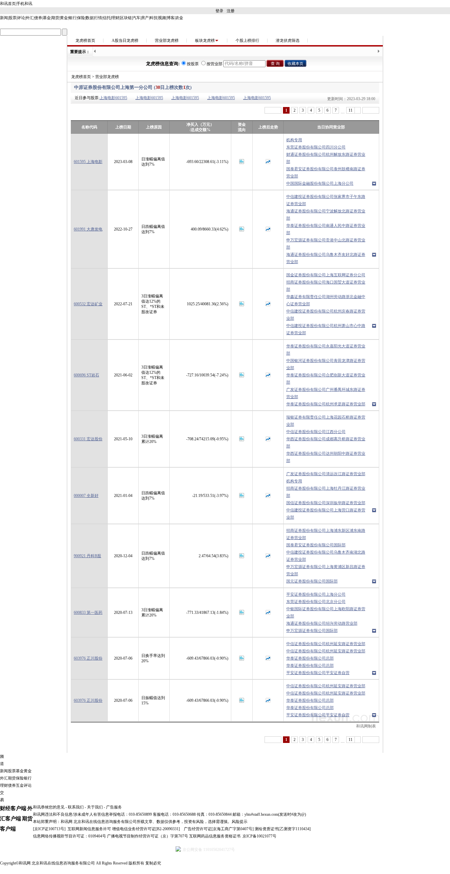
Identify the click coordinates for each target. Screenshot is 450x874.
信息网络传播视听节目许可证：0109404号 (69, 836)
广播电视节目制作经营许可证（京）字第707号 (147, 836)
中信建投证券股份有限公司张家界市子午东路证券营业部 (325, 200)
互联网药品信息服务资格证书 (214, 836)
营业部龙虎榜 (167, 40)
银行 (72, 17)
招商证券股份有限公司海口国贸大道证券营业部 (325, 286)
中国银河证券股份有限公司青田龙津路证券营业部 (325, 364)
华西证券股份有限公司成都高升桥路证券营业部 (325, 443)
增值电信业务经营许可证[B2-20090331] (146, 829)
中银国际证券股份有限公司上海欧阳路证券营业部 (325, 612)
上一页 (273, 110)
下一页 (371, 110)
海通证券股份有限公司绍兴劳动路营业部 (321, 623)
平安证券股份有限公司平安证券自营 (318, 672)
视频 (162, 17)
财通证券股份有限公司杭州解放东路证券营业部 (325, 158)
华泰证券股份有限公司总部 (310, 658)
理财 (115, 17)
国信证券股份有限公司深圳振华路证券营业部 (325, 503)
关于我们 (95, 807)
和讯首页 (8, 3)
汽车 (136, 17)
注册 (231, 11)
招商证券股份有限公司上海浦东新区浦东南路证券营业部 (325, 534)
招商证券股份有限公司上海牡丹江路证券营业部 (325, 492)
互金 (20, 785)
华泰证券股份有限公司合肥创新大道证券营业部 (325, 379)
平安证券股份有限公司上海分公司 (316, 594)
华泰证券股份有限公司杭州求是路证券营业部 (325, 404)
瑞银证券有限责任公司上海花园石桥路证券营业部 (325, 421)
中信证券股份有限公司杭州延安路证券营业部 (325, 644)
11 (350, 110)
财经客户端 (13, 808)
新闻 (4, 17)
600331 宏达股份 (88, 439)
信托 (107, 17)
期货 (55, 17)
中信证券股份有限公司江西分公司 (316, 431)
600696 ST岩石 (86, 375)
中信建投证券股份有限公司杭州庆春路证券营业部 (325, 315)
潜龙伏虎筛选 (287, 40)
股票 (12, 17)
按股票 (193, 64)
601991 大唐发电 (88, 229)
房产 (145, 17)
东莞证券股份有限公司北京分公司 (316, 601)
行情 (98, 17)
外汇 (30, 17)
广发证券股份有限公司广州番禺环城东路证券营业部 (325, 393)
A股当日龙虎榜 (125, 40)
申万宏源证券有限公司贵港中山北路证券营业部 (325, 244)
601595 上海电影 (88, 161)
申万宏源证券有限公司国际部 (312, 630)
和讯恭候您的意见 (49, 807)
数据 (90, 17)
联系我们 (76, 807)
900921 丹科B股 (87, 556)
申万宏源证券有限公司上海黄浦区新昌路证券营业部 (325, 570)
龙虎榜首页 (85, 40)
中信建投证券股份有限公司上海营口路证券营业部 (325, 514)
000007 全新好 (86, 495)
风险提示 (239, 821)
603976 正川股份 (88, 658)
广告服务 (114, 807)
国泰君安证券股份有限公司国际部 (316, 545)
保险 (81, 17)
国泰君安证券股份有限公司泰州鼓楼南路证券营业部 (325, 172)
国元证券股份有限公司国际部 (312, 581)
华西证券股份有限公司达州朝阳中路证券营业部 (325, 457)
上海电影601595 (113, 98)
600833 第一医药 (88, 612)
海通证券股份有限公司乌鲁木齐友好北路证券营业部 (325, 258)
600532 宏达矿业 (88, 304)
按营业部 (214, 64)
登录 (219, 11)
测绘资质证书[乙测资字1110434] (283, 829)
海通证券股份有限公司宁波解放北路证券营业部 (325, 215)
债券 (38, 17)
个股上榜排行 (247, 40)
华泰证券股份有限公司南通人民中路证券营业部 (325, 229)
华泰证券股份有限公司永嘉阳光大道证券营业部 (325, 350)
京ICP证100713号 (49, 829)
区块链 (126, 17)
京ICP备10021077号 (259, 836)
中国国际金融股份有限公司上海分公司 (319, 183)
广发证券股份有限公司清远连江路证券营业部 (325, 474)
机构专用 (294, 140)
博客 (171, 17)
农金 (179, 17)
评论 (21, 17)
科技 (153, 17)
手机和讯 (24, 3)
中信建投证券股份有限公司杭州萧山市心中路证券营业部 (325, 329)
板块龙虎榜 (205, 40)
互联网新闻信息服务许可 (89, 829)
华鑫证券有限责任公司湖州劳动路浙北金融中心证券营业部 (325, 300)
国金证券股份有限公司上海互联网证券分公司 (325, 275)
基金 (47, 17)
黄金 (64, 17)
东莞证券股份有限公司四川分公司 (316, 147)
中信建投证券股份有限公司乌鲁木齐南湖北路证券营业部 (325, 556)
